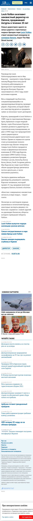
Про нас (3, 441)
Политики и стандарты (8, 449)
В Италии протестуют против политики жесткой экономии (16, 376)
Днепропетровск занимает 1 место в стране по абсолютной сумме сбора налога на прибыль (15, 395)
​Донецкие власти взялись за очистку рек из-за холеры (15, 345)
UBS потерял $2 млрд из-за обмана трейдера (13, 423)
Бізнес (19, 9)
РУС (26, 3)
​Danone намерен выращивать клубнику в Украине (13, 240)
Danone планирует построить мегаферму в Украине (16, 432)
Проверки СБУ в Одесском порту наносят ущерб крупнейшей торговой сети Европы (15, 366)
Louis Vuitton (26, 32)
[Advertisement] (16, 271)
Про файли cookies (7, 517)
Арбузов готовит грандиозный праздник (14, 405)
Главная (3, 9)
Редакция (4, 447)
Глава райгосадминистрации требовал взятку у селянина (16, 414)
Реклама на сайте (7, 443)
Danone (16, 248)
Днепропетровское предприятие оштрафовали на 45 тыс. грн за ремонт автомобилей (16, 355)
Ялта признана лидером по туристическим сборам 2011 (12, 385)
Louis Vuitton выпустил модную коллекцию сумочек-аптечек (13, 224)
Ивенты (3, 445)
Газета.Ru (16, 254)
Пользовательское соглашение (11, 451)
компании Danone (8, 37)
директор (6, 248)
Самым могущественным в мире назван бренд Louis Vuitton (14, 232)
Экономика (11, 9)
